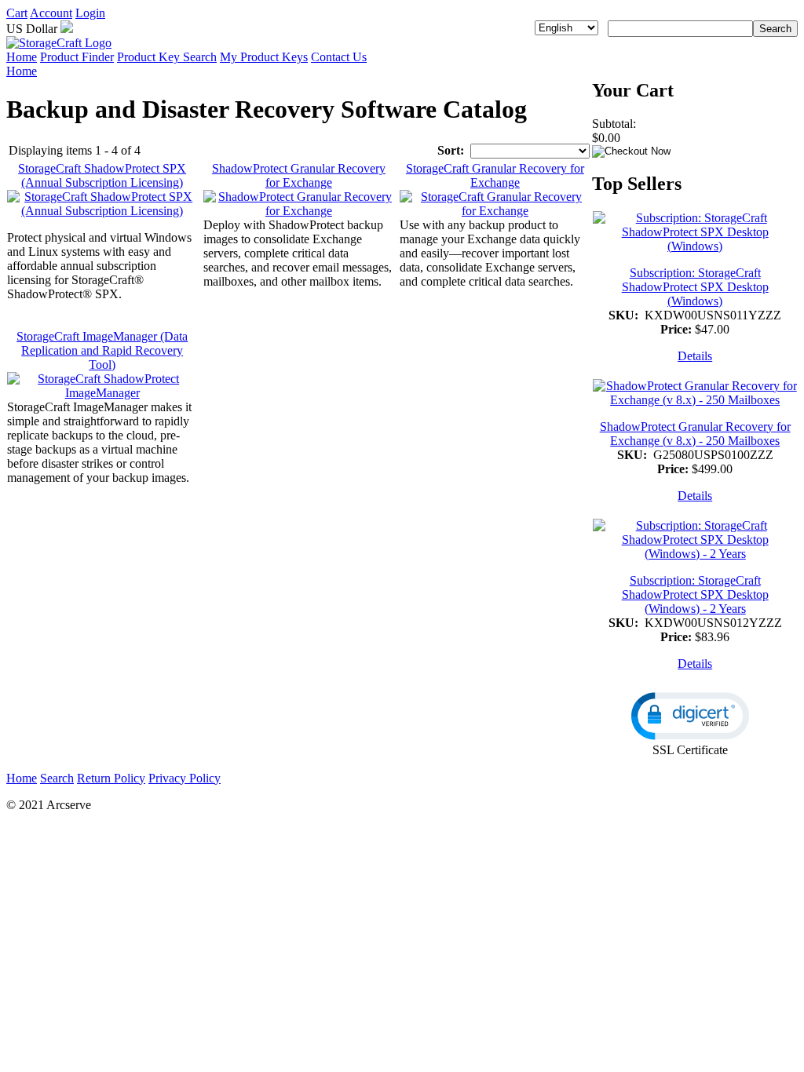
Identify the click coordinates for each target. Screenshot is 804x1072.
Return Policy (111, 778)
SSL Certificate (690, 750)
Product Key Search (167, 57)
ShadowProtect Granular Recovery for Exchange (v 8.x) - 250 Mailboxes (695, 433)
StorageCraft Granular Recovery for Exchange (495, 175)
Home (21, 57)
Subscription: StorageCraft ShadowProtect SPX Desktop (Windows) (695, 287)
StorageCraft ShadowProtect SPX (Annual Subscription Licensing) (102, 175)
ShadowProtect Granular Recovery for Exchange (299, 175)
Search (57, 778)
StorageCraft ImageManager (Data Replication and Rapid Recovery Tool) (102, 350)
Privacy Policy (184, 778)
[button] (690, 716)
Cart (16, 13)
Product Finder (77, 57)
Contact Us (339, 57)
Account (51, 13)
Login (90, 13)
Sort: (450, 150)
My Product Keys (264, 57)
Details (695, 356)
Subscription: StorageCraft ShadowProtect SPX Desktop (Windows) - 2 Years (695, 594)
